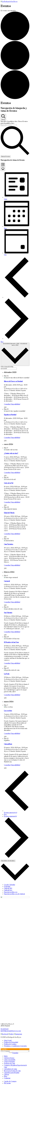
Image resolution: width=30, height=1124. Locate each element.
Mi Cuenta (7, 1083)
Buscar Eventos (5, 156)
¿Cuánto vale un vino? (11, 453)
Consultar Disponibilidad (12, 404)
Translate (15, 1053)
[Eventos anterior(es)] (16, 297)
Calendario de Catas (10, 1069)
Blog (5, 1076)
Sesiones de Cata (9, 1063)
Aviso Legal (7, 1040)
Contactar (7, 1078)
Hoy (2, 342)
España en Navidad (10, 415)
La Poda (6, 674)
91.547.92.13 (4, 1029)
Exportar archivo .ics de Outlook (14, 894)
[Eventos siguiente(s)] (16, 339)
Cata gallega (8, 744)
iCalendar (7, 887)
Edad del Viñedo (9, 513)
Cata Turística (8, 544)
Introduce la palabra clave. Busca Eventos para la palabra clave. (14, 122)
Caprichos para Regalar (11, 1073)
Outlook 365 (8, 888)
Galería (6, 1074)
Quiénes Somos (9, 1058)
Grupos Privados (9, 1062)
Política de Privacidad (11, 1042)
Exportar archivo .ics (10, 892)
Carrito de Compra (10, 1081)
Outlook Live (8, 890)
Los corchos (8, 711)
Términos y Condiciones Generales (15, 1046)
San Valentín (8, 613)
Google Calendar (9, 885)
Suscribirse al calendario (8, 861)
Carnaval (7, 581)
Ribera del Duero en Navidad (13, 381)
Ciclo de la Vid (8, 483)
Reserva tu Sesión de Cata (12, 1071)
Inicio (6, 1056)
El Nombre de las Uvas (11, 642)
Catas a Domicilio (9, 1060)
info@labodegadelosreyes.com (11, 1031)
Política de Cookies (10, 1044)
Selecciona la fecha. (7, 367)
